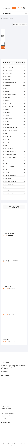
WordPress (14, 446)
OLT (6, 133)
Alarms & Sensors (9, 73)
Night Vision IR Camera (11, 130)
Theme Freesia (17, 444)
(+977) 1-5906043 (6, 411)
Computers (7, 85)
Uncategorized (8, 190)
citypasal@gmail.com (6, 416)
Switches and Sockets (10, 175)
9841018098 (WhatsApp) (7, 413)
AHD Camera (8, 70)
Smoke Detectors (9, 166)
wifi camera (8, 196)
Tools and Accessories (10, 181)
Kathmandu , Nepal (6, 408)
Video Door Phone (9, 193)
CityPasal (3, 418)
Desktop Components (10, 94)
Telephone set (8, 178)
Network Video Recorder (11, 127)
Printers (7, 142)
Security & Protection (10, 151)
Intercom (7, 109)
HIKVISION (8, 103)
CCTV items (8, 76)
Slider (6, 163)
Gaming (7, 100)
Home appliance (9, 106)
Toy (6, 187)
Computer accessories (10, 82)
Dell (6, 88)
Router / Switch (9, 148)
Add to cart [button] (5, 43)
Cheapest (7, 79)
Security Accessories (10, 154)
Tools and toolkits (9, 184)
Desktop (7, 91)
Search (14, 8)
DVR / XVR (7, 97)
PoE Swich (7, 139)
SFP (6, 160)
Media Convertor (9, 118)
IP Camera (7, 112)
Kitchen (7, 115)
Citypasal (5, 444)
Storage (7, 172)
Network (7, 124)
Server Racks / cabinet (10, 157)
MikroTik (7, 121)
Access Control (9, 67)
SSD (6, 169)
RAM (6, 145)
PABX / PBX (8, 136)
